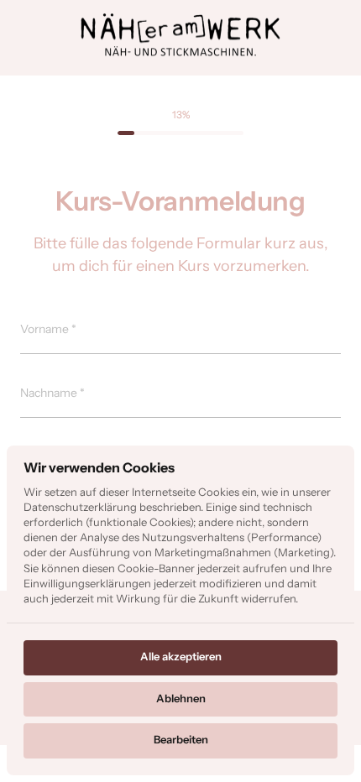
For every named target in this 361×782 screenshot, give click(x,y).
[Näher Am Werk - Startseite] (180, 35)
